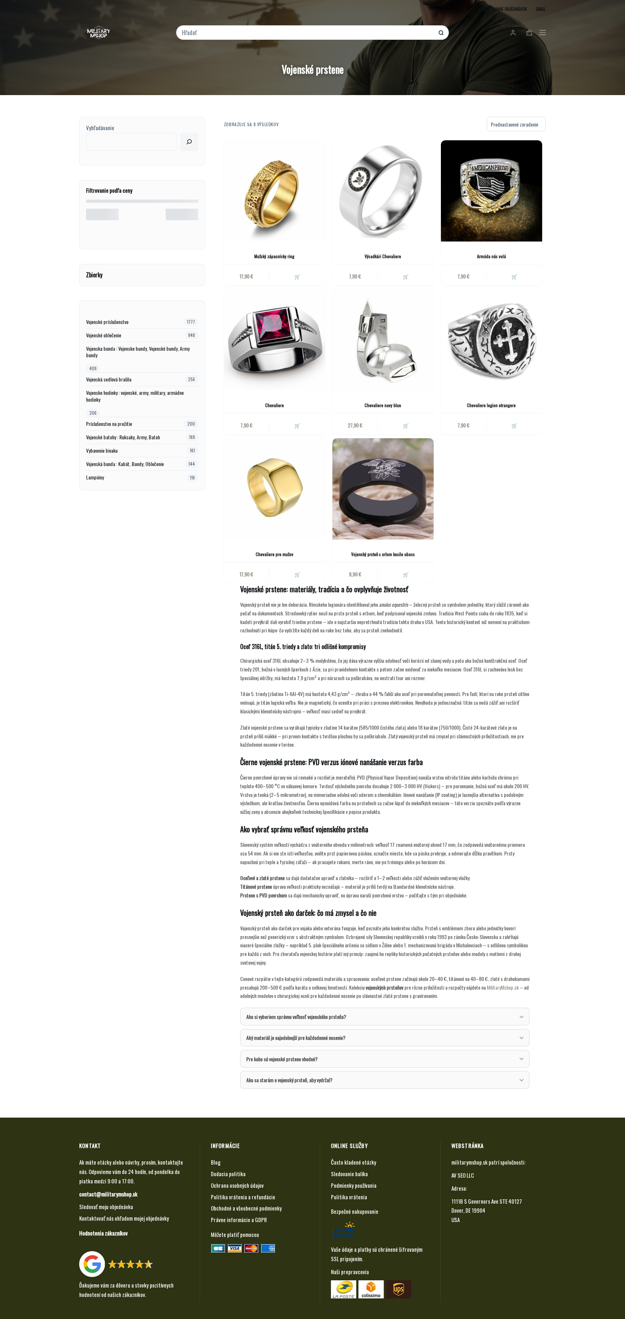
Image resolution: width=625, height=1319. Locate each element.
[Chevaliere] (274, 339)
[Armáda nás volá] (491, 191)
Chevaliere (274, 405)
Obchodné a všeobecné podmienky (246, 1208)
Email (541, 9)
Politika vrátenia (349, 1197)
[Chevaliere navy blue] (383, 339)
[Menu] (542, 32)
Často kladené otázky (353, 1162)
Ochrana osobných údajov (237, 1185)
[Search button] (441, 32)
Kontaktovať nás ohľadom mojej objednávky (124, 1218)
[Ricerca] (189, 142)
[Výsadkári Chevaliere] (383, 191)
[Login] (513, 32)
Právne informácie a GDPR (239, 1220)
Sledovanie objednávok (504, 9)
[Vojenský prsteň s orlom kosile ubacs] (383, 488)
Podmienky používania (354, 1185)
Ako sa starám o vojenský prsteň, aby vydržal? (289, 1080)
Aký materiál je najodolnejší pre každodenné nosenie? (295, 1037)
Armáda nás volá (491, 256)
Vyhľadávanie (100, 128)
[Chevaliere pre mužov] (274, 488)
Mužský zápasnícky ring (274, 256)
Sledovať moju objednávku (106, 1207)
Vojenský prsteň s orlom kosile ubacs (383, 554)
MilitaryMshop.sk (503, 987)
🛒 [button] (514, 276)
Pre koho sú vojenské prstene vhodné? (282, 1059)
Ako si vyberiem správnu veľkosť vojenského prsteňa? (296, 1016)
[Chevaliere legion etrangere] (491, 339)
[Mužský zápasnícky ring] (274, 191)
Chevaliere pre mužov (274, 554)
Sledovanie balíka (349, 1174)
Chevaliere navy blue (383, 405)
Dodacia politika (228, 1174)
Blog (216, 1162)
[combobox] (308, 32)
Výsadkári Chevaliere (383, 256)
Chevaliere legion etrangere (491, 405)
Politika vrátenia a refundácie (243, 1197)
